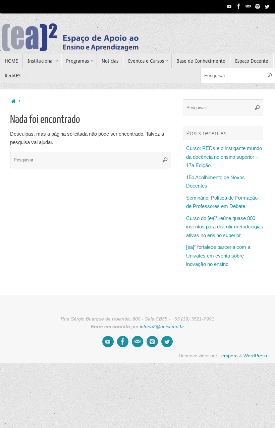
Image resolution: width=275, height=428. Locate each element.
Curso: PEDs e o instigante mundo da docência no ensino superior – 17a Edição (224, 156)
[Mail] (248, 6)
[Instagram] (257, 6)
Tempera (228, 355)
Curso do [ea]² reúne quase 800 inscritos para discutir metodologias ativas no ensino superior (224, 226)
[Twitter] (267, 6)
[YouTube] (229, 6)
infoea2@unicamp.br (162, 326)
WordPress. (255, 355)
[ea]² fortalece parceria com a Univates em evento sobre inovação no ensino (218, 255)
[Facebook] (238, 6)
